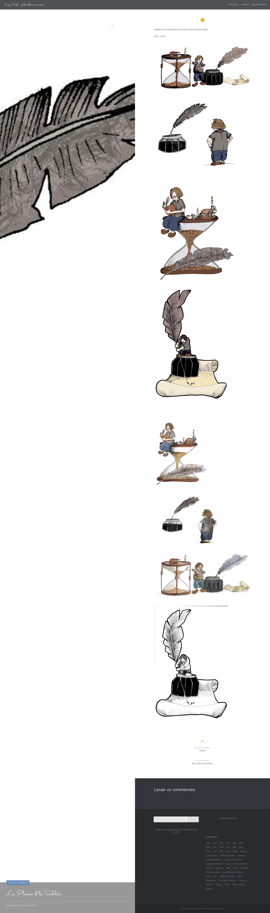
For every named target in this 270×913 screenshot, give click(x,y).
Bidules (235, 851)
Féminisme (244, 868)
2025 (228, 851)
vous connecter (172, 798)
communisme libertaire (214, 860)
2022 (208, 851)
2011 (215, 843)
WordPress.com (220, 908)
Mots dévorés (211, 880)
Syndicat (219, 884)
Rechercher (192, 819)
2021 (241, 847)
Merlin (239, 876)
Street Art (209, 884)
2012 (221, 843)
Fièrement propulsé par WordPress (191, 908)
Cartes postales (211, 855)
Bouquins (243, 851)
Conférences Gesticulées (233, 860)
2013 (10, 883)
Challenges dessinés (227, 855)
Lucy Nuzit (18, 905)
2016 (208, 847)
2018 (221, 847)
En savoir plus (259, 4)
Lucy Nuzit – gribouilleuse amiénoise (24, 4)
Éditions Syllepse (238, 884)
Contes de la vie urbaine (214, 864)
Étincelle (209, 889)
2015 (15, 883)
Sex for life (243, 880)
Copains (228, 864)
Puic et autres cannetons (227, 880)
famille (228, 868)
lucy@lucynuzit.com (227, 818)
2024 (221, 851)
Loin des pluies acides (226, 876)
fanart (236, 868)
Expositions (219, 868)
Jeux (215, 876)
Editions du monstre (241, 864)
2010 (208, 843)
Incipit (208, 876)
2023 (215, 851)
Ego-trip (209, 868)
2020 (234, 847)
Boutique (233, 4)
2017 (215, 847)
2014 (234, 843)
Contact (245, 4)
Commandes (23, 883)
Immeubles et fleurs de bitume (232, 872)
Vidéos (227, 884)
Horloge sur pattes (213, 872)
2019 (228, 847)
